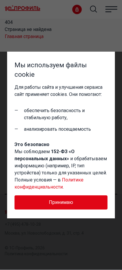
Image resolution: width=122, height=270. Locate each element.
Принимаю (61, 202)
